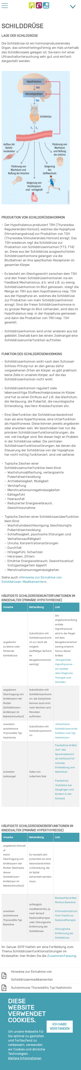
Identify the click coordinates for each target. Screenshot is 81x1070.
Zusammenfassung (61, 956)
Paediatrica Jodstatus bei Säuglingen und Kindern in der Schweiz (64, 789)
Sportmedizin (46, 5)
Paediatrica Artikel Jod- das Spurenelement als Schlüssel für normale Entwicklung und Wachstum (66, 758)
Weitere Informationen (24, 1058)
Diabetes (39, 5)
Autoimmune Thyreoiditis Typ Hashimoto (41, 988)
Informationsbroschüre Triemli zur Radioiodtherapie (66, 916)
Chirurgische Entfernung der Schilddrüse (64, 933)
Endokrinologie (32, 5)
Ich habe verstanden (60, 1026)
